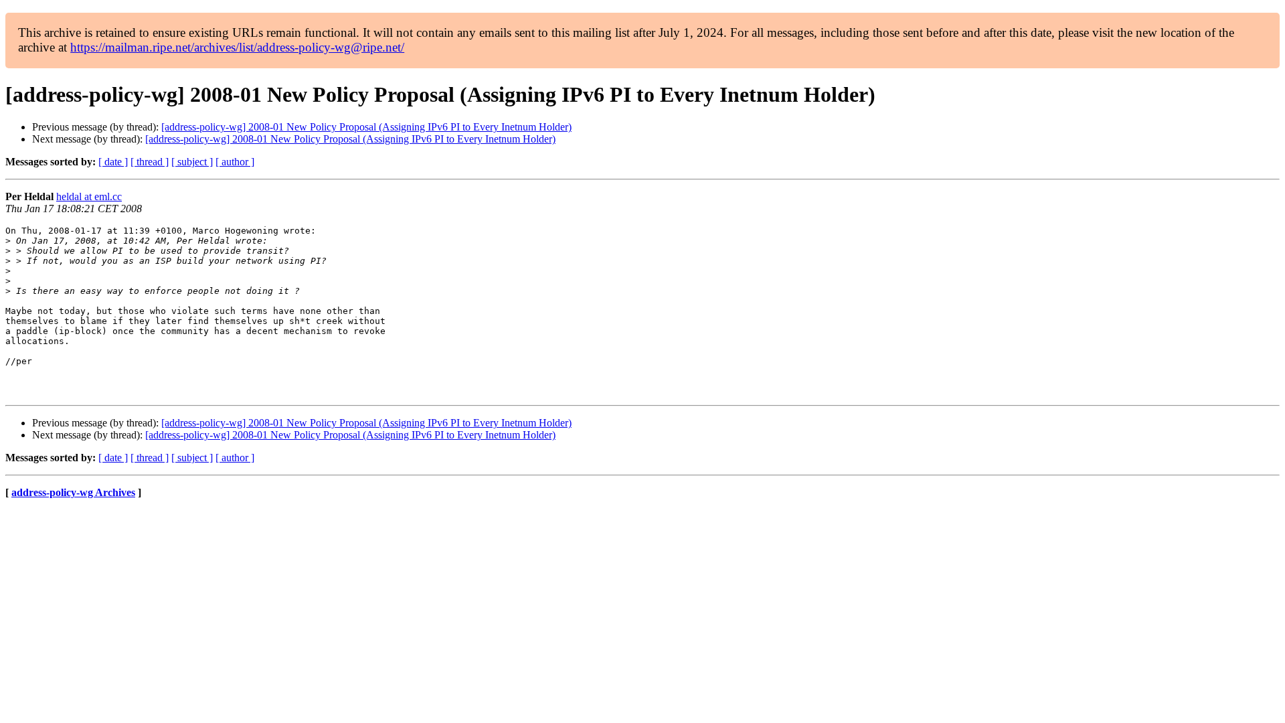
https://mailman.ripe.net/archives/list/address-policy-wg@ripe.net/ (237, 47)
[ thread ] (150, 161)
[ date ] (113, 161)
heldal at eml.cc (89, 196)
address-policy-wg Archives (73, 492)
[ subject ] (192, 161)
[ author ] (235, 161)
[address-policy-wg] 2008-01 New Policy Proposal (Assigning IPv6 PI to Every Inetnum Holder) (366, 127)
